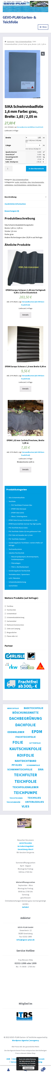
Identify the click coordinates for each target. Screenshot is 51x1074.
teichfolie (23, 182)
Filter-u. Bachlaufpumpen (20, 567)
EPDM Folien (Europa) (18, 509)
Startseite (10, 41)
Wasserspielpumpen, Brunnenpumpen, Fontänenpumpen (25, 558)
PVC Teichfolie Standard (17, 539)
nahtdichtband (32, 185)
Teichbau (10, 606)
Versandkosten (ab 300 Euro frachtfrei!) (30, 127)
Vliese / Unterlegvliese (19, 516)
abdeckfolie (13, 708)
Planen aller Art (12, 636)
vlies (29, 182)
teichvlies (34, 797)
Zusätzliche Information (15, 204)
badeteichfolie (33, 708)
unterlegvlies (34, 801)
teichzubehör (13, 802)
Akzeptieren (28, 1068)
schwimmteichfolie (19, 769)
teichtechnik (16, 798)
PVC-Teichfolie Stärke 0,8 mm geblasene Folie (25, 531)
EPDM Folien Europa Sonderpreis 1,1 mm (23, 520)
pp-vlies (17, 765)
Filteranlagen (16, 563)
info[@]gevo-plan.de (25, 940)
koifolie (25, 755)
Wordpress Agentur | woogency (25, 1040)
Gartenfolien (13, 586)
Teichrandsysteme (15, 549)
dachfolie (25, 724)
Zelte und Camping (13, 629)
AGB (8, 1059)
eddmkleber (9, 185)
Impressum (39, 1059)
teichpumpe (25, 792)
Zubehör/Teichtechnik (16, 553)
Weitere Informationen (28, 1065)
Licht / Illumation (14, 578)
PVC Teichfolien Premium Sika (21, 505)
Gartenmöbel (11, 621)
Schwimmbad (11, 613)
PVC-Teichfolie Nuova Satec (18, 528)
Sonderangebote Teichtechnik (19, 571)
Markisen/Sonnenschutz (15, 625)
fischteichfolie (25, 737)
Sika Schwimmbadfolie (24, 41)
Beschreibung (10, 197)
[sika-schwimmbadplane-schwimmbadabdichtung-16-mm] (16, 661)
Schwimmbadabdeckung (17, 582)
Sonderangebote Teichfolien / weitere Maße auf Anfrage (26, 544)
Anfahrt (25, 907)
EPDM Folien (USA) (17, 513)
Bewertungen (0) (12, 211)
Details (25, 315)
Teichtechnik (11, 610)
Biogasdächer (12, 632)
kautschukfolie (25, 748)
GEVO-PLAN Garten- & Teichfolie (19, 19)
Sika (39, 185)
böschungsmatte (38, 182)
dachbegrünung (25, 718)
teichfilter (25, 774)
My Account (8, 1070)
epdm (17, 182)
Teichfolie (12, 501)
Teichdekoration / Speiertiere (19, 574)
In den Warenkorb (36, 168)
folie (17, 742)
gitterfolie (35, 743)
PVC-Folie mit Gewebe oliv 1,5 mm (21, 535)
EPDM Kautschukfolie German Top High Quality (25, 524)
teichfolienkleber (20, 185)
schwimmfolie (33, 765)
